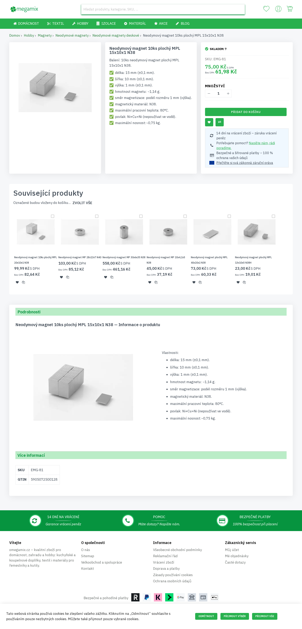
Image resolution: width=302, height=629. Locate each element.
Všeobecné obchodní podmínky (177, 550)
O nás (85, 550)
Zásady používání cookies (173, 575)
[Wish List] (266, 9)
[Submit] (240, 9)
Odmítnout (206, 616)
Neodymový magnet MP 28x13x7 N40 (79, 257)
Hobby (29, 35)
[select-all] (82, 203)
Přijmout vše (264, 616)
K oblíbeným (209, 122)
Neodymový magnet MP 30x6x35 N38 (124, 257)
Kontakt (87, 568)
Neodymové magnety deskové (115, 35)
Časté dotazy (235, 562)
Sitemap (87, 556)
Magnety (45, 35)
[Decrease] (208, 93)
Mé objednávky (236, 556)
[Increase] (228, 93)
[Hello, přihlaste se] (278, 10)
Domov (14, 35)
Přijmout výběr (235, 616)
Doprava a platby (166, 568)
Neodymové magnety (72, 35)
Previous (8, 250)
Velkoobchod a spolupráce (101, 562)
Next (294, 250)
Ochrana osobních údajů (172, 581)
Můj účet (232, 550)
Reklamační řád (165, 556)
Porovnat (220, 122)
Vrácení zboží (163, 562)
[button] (17, 282)
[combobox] (163, 9)
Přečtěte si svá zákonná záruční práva (244, 163)
